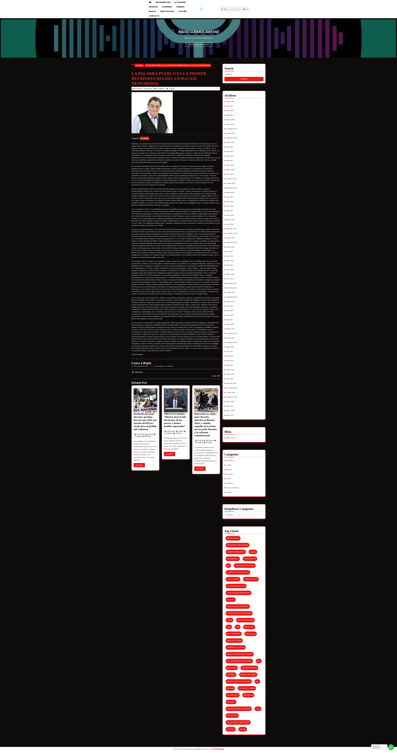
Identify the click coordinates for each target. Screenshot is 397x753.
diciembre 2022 (231, 283)
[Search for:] (244, 74)
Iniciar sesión (230, 438)
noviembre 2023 (231, 233)
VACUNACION (232, 715)
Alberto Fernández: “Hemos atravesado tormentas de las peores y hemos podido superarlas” (175, 420)
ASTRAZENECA (233, 559)
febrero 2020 (230, 410)
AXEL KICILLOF (250, 559)
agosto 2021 (230, 347)
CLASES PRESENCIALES (236, 586)
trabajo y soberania (232, 487)
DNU (237, 627)
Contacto (154, 16)
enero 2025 (230, 174)
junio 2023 (229, 256)
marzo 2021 (230, 370)
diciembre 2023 (231, 229)
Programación (163, 2)
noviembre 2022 (231, 288)
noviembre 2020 (231, 388)
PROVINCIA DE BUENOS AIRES (239, 681)
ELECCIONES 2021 (234, 634)
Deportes (153, 7)
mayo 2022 (230, 315)
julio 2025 (229, 147)
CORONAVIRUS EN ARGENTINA (239, 613)
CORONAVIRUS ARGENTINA (238, 606)
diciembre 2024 (231, 179)
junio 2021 (229, 356)
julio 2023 (229, 251)
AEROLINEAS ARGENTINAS (237, 545)
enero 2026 (230, 124)
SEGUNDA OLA (233, 695)
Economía (167, 7)
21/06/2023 (201, 440)
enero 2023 (230, 279)
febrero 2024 (230, 219)
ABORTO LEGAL (233, 538)
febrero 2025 (230, 169)
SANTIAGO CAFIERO (247, 688)
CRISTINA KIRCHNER (245, 620)
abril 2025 (229, 160)
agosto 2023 (230, 247)
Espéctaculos (167, 11)
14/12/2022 (171, 431)
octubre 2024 (230, 183)
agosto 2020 (230, 401)
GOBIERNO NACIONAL (236, 647)
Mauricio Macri (232, 668)
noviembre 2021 (231, 333)
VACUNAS (231, 729)
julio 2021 (229, 351)
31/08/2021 (138, 88)
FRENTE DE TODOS (234, 640)
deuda (229, 627)
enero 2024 (230, 224)
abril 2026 (229, 115)
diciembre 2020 (231, 383)
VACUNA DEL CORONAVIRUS (238, 722)
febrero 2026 (230, 119)
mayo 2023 (230, 260)
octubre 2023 (230, 238)
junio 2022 (229, 310)
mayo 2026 (230, 110)
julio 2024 (229, 197)
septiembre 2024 (231, 188)
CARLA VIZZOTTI (251, 579)
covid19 (229, 620)
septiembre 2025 (231, 138)
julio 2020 (229, 406)
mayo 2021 (230, 360)
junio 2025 (229, 151)
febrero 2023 (230, 274)
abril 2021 (229, 365)
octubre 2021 (230, 338)
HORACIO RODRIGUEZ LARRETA (240, 654)
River (257, 681)
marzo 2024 (230, 215)
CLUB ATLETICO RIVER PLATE (239, 593)
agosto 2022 (230, 301)
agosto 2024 (230, 192)
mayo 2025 (230, 156)
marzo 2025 (230, 165)
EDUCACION (249, 627)
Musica (152, 11)
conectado (151, 366)
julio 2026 (229, 106)
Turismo (180, 7)
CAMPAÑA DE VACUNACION (238, 572)
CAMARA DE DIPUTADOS (245, 565)
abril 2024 (229, 210)
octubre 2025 (230, 133)
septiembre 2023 (231, 242)
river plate (230, 688)
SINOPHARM (248, 695)
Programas (229, 483)
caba (228, 565)
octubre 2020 (230, 392)
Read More (140, 464)
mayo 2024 (230, 206)
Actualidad (180, 2)
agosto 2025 (230, 142)
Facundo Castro (250, 634)
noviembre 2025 (231, 129)
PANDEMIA (231, 675)
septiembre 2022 (231, 297)
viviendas (242, 729)
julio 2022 (229, 306)
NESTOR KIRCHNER (249, 668)
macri (259, 661)
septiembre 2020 (231, 397)
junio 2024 (229, 201)
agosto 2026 (230, 101)
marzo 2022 (230, 324)
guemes (149, 88)
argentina (253, 552)
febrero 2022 (230, 329)
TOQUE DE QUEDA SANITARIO (239, 709)
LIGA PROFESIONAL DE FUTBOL (239, 661)
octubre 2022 (230, 292)
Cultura (182, 11)
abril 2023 (229, 265)
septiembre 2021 (231, 342)
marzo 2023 (230, 269)
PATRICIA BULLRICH (248, 675)
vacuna (258, 709)
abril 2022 (229, 320)
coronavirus (231, 599)
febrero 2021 (230, 374)
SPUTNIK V (231, 702)
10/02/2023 (141, 434)
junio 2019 (229, 415)
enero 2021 (230, 379)
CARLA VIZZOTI (233, 579)
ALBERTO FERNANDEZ (236, 552)
